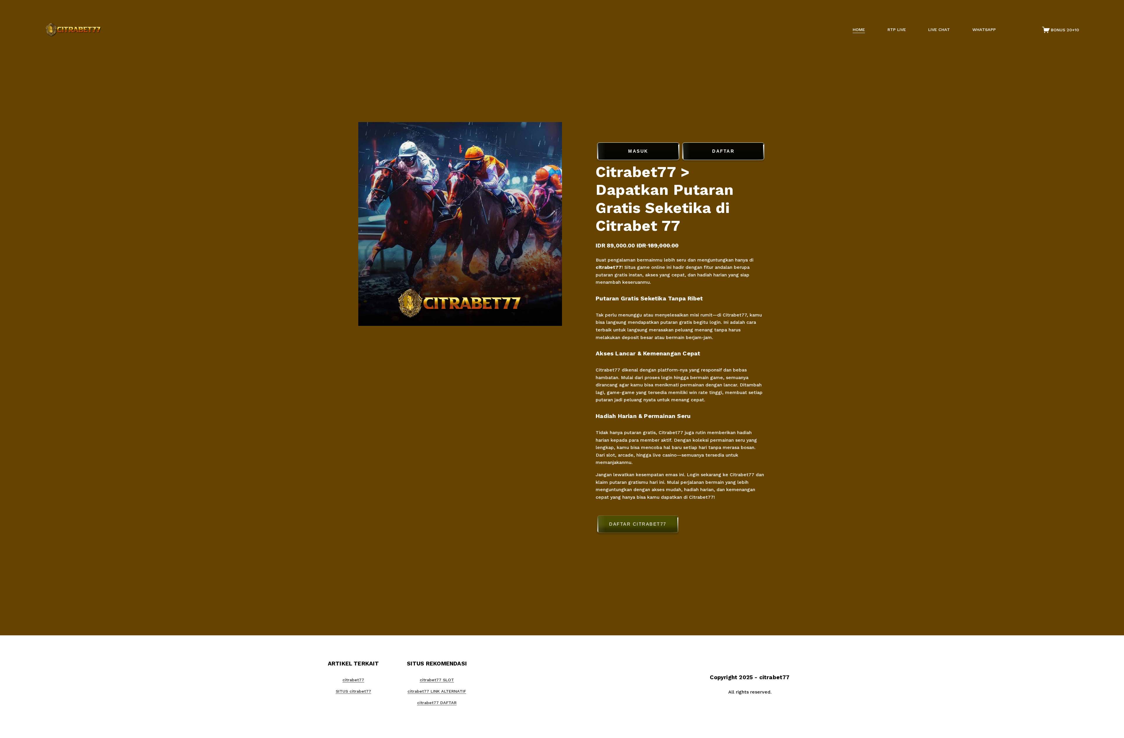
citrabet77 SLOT (437, 679)
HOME (859, 29)
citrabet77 (609, 267)
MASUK (638, 151)
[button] (681, 525)
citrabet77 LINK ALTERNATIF (436, 691)
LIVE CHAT (939, 29)
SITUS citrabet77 (353, 691)
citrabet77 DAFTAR (437, 702)
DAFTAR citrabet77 (637, 524)
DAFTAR (723, 151)
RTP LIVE (896, 29)
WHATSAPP (984, 29)
